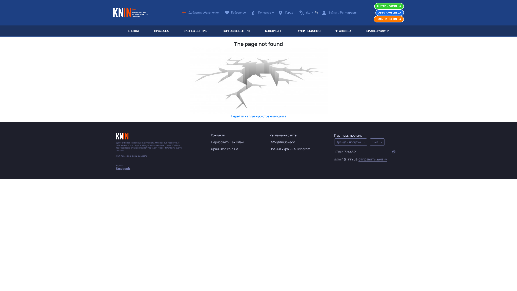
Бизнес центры (195, 31)
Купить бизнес (308, 31)
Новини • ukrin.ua (388, 19)
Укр (308, 12)
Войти (333, 12)
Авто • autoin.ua (389, 12)
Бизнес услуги (377, 31)
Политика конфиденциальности (131, 156)
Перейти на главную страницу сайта (258, 116)
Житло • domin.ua (389, 6)
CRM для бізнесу (282, 142)
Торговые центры (236, 31)
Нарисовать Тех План (227, 142)
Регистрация (348, 12)
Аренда (133, 31)
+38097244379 (345, 152)
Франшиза (343, 31)
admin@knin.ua (360, 159)
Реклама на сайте (283, 135)
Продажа (161, 31)
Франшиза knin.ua (224, 149)
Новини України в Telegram (290, 149)
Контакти (218, 135)
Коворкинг (273, 31)
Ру (316, 12)
